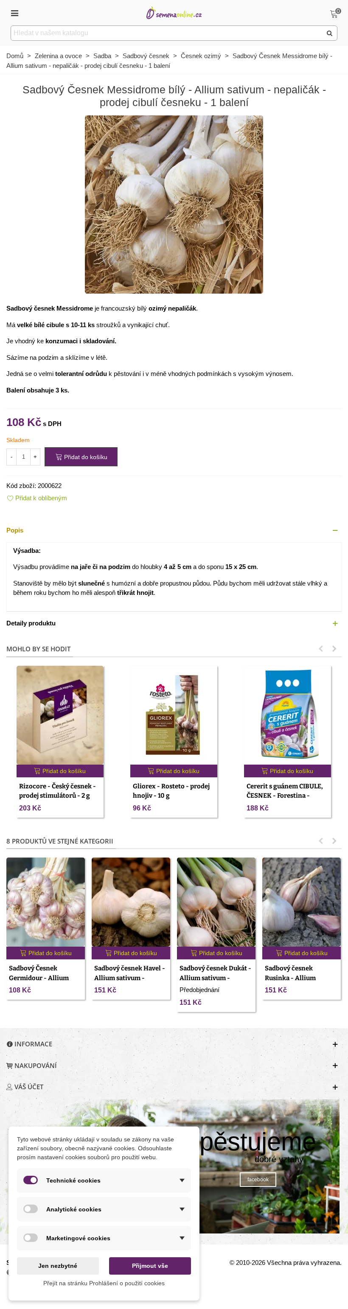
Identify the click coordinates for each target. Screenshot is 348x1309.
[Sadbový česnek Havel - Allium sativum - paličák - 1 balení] (131, 902)
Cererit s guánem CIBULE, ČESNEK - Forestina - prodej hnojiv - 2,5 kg (285, 795)
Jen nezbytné (57, 1265)
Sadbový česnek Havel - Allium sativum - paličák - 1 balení (129, 977)
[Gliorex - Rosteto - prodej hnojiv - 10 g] (173, 715)
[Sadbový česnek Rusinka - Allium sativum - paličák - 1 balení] (301, 902)
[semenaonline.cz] (174, 12)
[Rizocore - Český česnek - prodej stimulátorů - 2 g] (60, 715)
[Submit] (330, 33)
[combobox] (167, 33)
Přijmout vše (150, 1265)
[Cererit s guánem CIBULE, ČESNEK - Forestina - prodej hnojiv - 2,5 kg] (287, 715)
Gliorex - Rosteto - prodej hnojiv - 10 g (171, 791)
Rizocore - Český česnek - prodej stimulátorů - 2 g (57, 791)
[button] (174, 530)
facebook (258, 1180)
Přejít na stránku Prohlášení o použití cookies (104, 1283)
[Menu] (14, 13)
